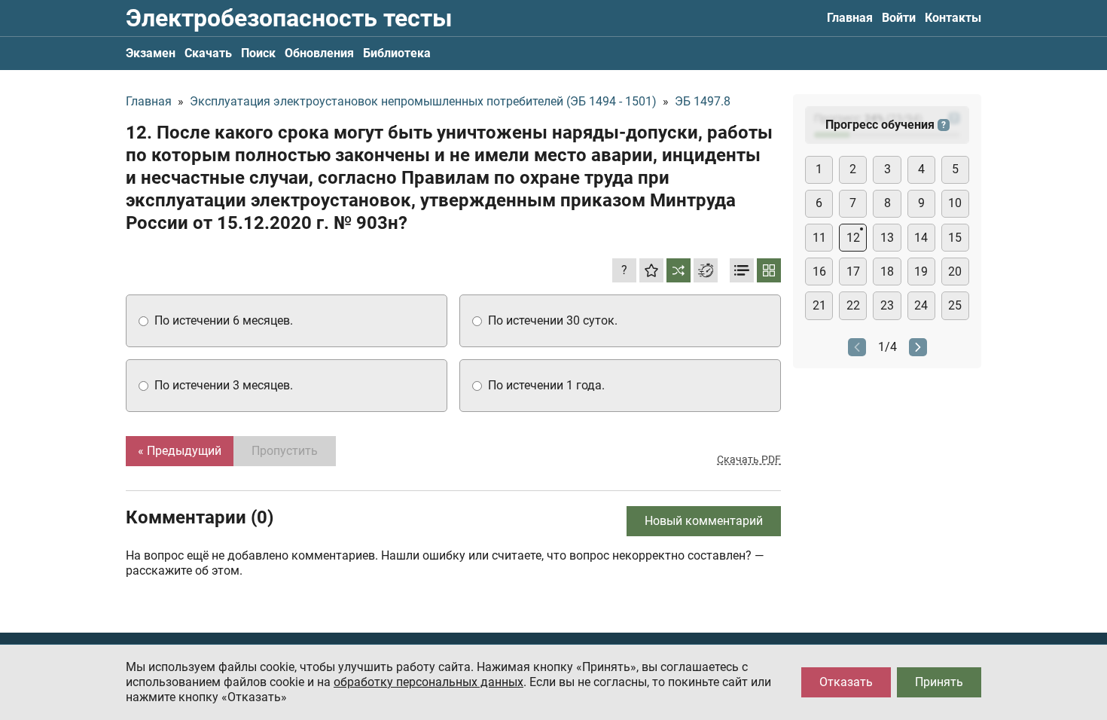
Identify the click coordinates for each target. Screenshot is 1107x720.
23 (887, 305)
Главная (850, 18)
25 (955, 305)
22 (853, 305)
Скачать (208, 53)
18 (887, 271)
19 (921, 271)
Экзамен (150, 53)
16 (819, 271)
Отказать (846, 682)
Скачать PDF (749, 459)
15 (955, 237)
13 (887, 237)
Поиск (258, 53)
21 (819, 305)
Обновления (319, 53)
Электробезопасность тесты (289, 18)
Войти (899, 18)
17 (853, 271)
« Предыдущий (179, 451)
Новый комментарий (704, 521)
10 (955, 203)
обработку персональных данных (428, 682)
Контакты (953, 18)
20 (955, 271)
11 (819, 237)
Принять (939, 682)
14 (921, 237)
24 (921, 305)
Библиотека (397, 53)
